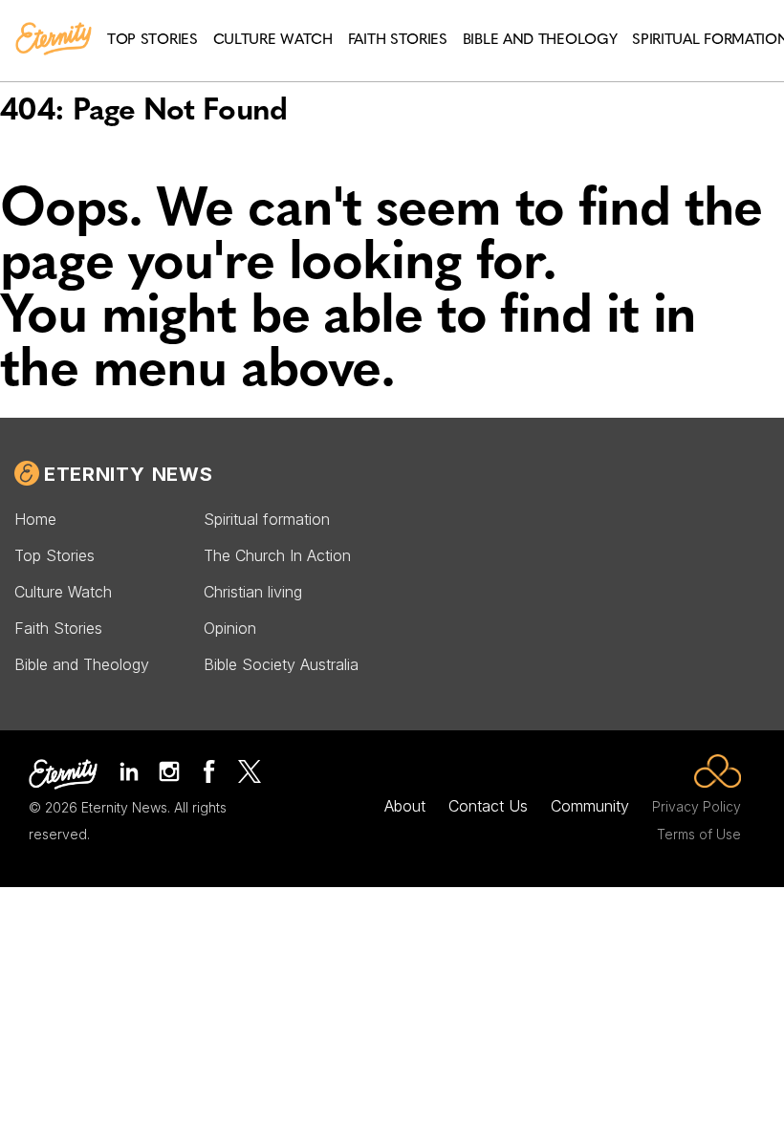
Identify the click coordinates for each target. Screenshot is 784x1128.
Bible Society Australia (281, 664)
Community (590, 805)
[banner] (53, 40)
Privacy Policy (696, 806)
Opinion (230, 628)
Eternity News (128, 474)
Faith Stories (58, 628)
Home (35, 519)
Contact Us (488, 805)
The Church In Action (277, 555)
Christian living (253, 591)
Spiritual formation (267, 519)
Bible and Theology (81, 664)
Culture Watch (63, 591)
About (404, 805)
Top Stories (54, 555)
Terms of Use (699, 834)
